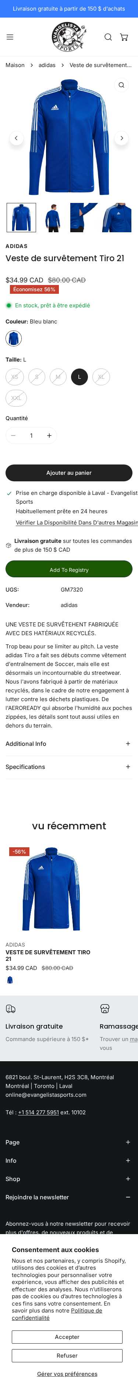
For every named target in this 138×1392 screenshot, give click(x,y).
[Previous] (16, 138)
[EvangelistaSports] (69, 37)
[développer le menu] (10, 37)
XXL (16, 398)
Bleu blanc (14, 338)
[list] (69, 137)
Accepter (67, 1336)
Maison (15, 65)
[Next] (121, 138)
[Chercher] (108, 37)
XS (14, 376)
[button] (124, 37)
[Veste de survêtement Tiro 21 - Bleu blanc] (10, 979)
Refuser (67, 1355)
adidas (47, 65)
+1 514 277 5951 (38, 1112)
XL (101, 376)
